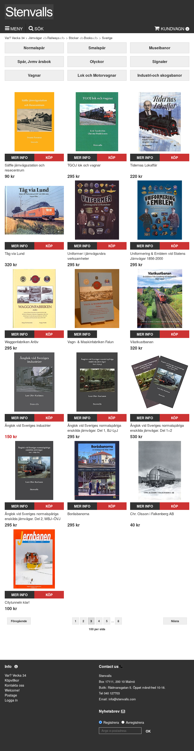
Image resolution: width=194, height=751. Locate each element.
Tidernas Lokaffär (143, 164)
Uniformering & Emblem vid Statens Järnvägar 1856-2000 (157, 256)
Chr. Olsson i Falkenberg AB (152, 513)
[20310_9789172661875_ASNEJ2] (34, 470)
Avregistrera (135, 722)
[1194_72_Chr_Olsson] (159, 470)
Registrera (111, 722)
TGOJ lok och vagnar (84, 164)
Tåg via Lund (14, 253)
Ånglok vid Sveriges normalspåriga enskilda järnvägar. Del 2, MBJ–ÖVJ (33, 516)
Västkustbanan (141, 341)
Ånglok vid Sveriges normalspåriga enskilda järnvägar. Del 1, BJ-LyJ (94, 428)
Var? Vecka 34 (15, 38)
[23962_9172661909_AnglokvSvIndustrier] (34, 382)
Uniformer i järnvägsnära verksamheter (86, 256)
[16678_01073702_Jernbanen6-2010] (34, 559)
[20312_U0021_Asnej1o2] (159, 382)
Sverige (107, 38)
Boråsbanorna (78, 513)
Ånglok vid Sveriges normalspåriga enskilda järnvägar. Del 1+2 (157, 428)
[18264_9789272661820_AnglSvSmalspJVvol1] (97, 382)
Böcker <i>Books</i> (83, 38)
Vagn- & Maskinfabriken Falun (90, 341)
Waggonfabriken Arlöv (22, 341)
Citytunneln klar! (17, 602)
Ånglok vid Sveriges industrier (28, 425)
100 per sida (97, 629)
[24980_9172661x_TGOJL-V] (97, 121)
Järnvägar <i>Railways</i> (46, 38)
